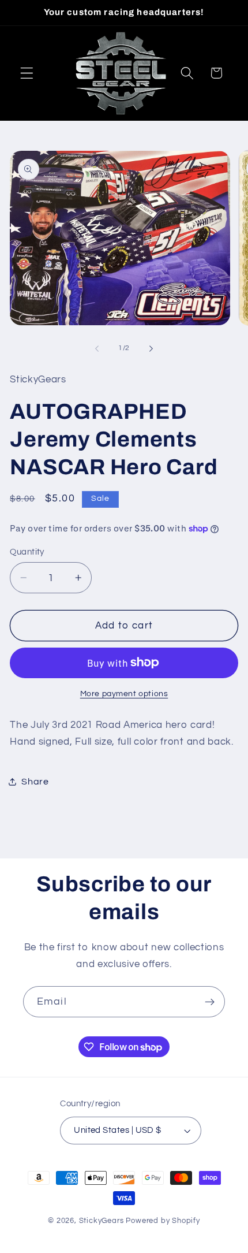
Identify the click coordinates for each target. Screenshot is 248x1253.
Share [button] (34, 781)
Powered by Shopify (163, 1221)
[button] (27, 73)
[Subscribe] (209, 1001)
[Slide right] (151, 349)
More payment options (124, 694)
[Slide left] (97, 349)
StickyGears (101, 1221)
